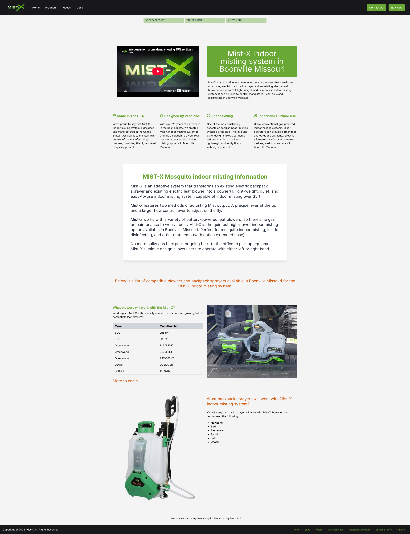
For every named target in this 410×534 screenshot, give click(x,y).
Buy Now (396, 7)
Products (51, 7)
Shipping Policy (384, 529)
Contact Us (376, 7)
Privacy (401, 529)
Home (36, 7)
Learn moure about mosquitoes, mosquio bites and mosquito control (205, 518)
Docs (80, 7)
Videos (66, 7)
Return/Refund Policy (359, 529)
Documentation (335, 529)
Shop (307, 529)
